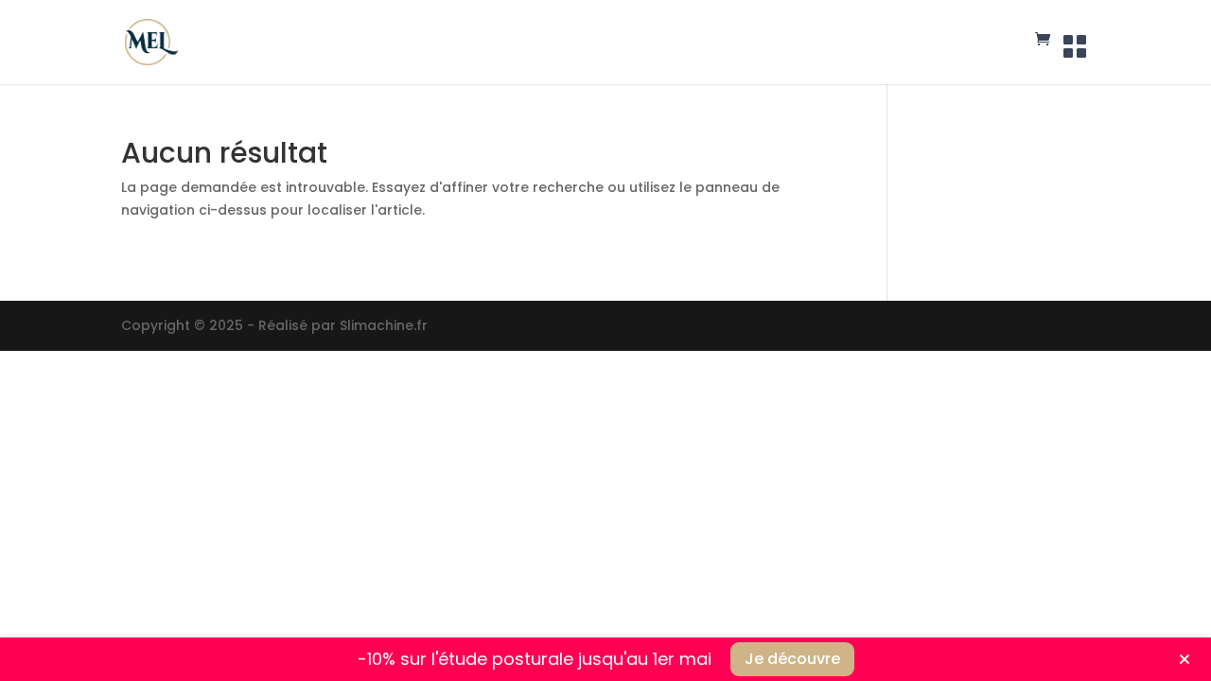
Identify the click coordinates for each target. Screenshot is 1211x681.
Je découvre (792, 659)
